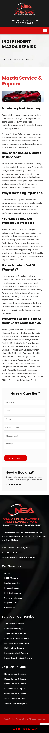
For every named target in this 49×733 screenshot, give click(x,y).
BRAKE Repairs (11, 578)
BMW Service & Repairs (14, 628)
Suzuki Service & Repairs (15, 698)
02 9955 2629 (24, 23)
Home (4, 60)
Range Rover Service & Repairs (18, 658)
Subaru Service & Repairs (15, 694)
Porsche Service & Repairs (16, 653)
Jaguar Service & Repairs (15, 633)
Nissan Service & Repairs (15, 684)
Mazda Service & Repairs (15, 679)
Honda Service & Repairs (15, 674)
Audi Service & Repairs (14, 624)
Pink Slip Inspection (13, 593)
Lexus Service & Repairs (15, 689)
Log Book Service (12, 583)
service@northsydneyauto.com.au (19, 557)
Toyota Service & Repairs (15, 703)
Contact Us (9, 608)
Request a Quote (11, 603)
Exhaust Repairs (11, 588)
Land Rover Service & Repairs (17, 638)
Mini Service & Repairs (14, 648)
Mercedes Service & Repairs (16, 643)
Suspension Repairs (13, 598)
